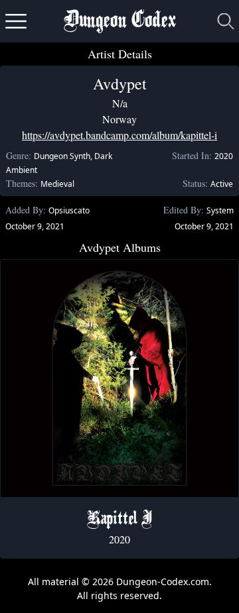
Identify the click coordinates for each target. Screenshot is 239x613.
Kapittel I (119, 519)
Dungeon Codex (120, 21)
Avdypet (120, 83)
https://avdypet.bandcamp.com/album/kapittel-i (119, 135)
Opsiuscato (69, 210)
